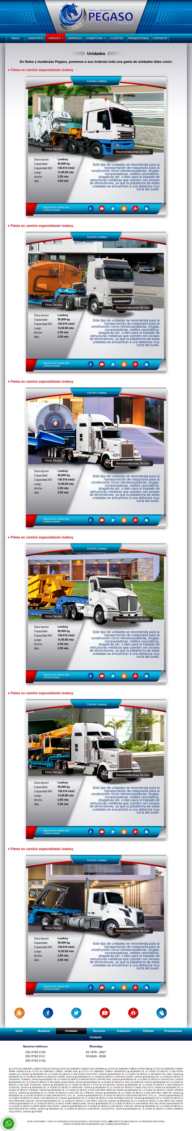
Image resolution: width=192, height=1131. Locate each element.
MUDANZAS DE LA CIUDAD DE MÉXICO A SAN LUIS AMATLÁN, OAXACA (120, 1082)
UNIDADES (54, 38)
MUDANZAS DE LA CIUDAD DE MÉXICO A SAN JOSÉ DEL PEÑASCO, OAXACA (66, 1093)
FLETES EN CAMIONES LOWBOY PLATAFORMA (128, 1068)
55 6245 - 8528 (96, 1056)
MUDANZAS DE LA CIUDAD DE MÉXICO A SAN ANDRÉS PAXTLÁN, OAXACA (132, 1103)
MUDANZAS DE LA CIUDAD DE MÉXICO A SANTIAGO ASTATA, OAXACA (109, 1076)
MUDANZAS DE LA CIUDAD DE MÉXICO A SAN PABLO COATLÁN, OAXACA (81, 1101)
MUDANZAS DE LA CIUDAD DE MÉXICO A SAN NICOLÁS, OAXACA (153, 1079)
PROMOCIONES (138, 38)
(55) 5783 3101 (35, 1056)
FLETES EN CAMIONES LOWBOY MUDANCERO (104, 1071)
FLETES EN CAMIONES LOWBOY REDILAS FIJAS (33, 1068)
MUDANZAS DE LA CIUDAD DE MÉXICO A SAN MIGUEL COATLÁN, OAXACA (107, 1106)
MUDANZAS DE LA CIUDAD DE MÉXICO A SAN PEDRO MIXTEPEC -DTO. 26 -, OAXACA (127, 1095)
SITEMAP (38, 1111)
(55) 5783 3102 (35, 1060)
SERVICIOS (75, 38)
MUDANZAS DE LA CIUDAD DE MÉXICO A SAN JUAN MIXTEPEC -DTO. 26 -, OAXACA (47, 1095)
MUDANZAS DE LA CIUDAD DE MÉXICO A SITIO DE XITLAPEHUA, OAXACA (89, 1084)
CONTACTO (160, 38)
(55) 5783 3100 (35, 1052)
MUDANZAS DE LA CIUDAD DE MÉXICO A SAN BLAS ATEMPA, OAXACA (41, 1076)
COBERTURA (94, 38)
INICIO (15, 38)
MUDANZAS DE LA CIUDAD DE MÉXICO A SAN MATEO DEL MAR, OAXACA (145, 1074)
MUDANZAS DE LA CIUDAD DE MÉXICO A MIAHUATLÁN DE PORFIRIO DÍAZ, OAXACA (81, 1079)
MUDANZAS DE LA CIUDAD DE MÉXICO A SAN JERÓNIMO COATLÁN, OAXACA (106, 1098)
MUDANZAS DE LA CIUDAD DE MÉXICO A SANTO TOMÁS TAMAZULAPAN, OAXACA (57, 1103)
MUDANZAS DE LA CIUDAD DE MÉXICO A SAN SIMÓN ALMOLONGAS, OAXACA (47, 1082)
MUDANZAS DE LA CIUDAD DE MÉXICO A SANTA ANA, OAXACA (62, 1087)
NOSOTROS (35, 38)
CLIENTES (116, 38)
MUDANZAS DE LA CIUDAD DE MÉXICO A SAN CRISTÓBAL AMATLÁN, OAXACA (143, 1093)
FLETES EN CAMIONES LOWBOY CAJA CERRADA (81, 1068)
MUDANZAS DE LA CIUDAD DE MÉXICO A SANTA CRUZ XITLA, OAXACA (129, 1087)
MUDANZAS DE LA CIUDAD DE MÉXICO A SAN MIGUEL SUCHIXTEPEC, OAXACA (86, 1108)
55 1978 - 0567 (96, 1052)
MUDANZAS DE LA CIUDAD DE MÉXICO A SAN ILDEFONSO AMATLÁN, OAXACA (88, 1090)
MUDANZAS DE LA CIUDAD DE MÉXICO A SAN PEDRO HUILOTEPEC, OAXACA (70, 1074)
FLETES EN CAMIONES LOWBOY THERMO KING (55, 1071)
